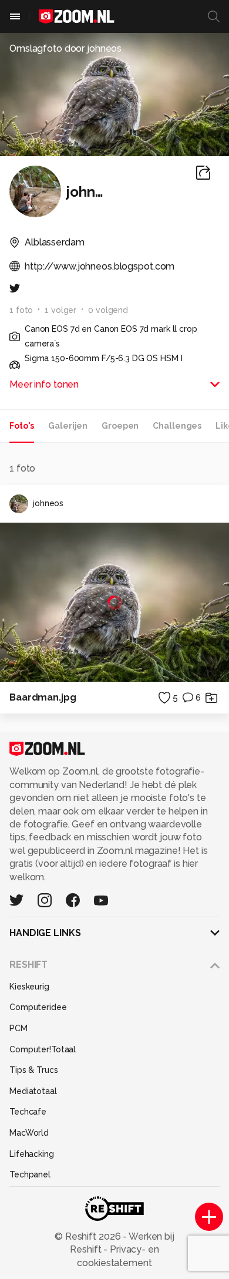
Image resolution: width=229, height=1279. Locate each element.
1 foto (21, 310)
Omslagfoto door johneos (65, 48)
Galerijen (67, 425)
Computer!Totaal (42, 1049)
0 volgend (108, 310)
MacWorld (29, 1132)
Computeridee (38, 1007)
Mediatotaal (33, 1091)
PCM (18, 1028)
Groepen (120, 425)
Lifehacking (31, 1154)
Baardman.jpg (42, 697)
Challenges (177, 425)
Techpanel (29, 1174)
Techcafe (27, 1111)
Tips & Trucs (33, 1070)
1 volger (60, 310)
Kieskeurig (29, 986)
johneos (48, 503)
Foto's (21, 425)
